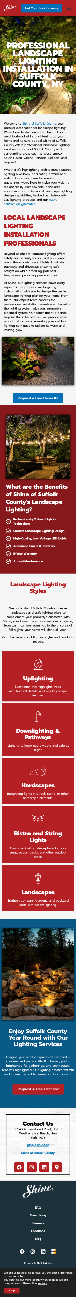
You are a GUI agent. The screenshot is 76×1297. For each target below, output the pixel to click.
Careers (38, 1223)
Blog (38, 1238)
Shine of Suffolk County (38, 1153)
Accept (12, 1290)
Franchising (38, 1215)
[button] (69, 8)
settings (42, 1283)
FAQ (38, 1207)
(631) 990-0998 (38, 1145)
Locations (38, 1231)
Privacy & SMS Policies (38, 1263)
